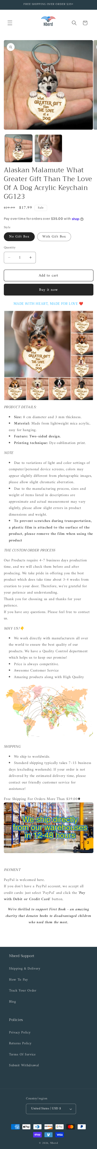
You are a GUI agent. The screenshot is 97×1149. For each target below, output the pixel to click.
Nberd (54, 1143)
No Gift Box (19, 237)
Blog (12, 1002)
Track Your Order (23, 991)
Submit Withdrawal (24, 1065)
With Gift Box (54, 237)
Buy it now (48, 289)
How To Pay (18, 980)
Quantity (10, 247)
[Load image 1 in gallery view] (18, 148)
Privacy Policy (19, 1033)
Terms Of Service (22, 1055)
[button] (10, 22)
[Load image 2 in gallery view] (48, 148)
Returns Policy (20, 1043)
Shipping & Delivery (24, 969)
